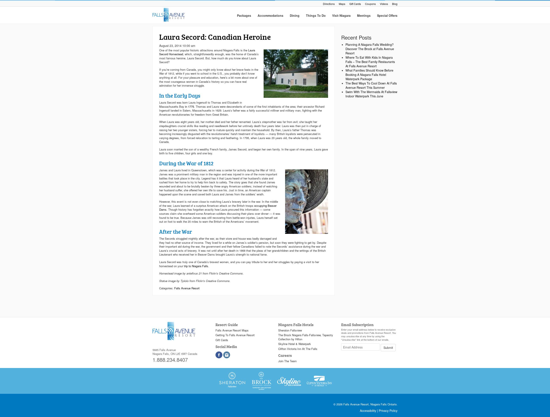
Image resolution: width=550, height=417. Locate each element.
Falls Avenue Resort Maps (232, 330)
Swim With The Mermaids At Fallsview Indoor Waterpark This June (371, 94)
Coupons (370, 4)
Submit (388, 347)
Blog (394, 4)
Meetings (364, 15)
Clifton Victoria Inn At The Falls (297, 349)
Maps (342, 4)
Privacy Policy (388, 410)
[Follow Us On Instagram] (226, 354)
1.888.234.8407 (170, 359)
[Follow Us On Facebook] (218, 354)
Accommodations (270, 15)
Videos (384, 4)
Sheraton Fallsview (290, 330)
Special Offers (387, 15)
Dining (294, 15)
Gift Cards (355, 4)
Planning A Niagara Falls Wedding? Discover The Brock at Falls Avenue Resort (369, 48)
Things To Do (316, 15)
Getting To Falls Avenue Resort (235, 335)
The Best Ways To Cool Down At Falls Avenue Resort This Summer (371, 85)
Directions (329, 4)
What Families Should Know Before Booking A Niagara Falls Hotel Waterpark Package (369, 74)
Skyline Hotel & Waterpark (294, 344)
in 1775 (189, 106)
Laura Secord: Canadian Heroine (215, 36)
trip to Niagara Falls (196, 266)
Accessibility (368, 410)
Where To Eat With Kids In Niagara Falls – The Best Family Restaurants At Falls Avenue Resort (370, 61)
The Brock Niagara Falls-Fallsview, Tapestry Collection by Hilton (305, 337)
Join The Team (287, 361)
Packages (244, 15)
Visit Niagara (341, 15)
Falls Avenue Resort (187, 288)
